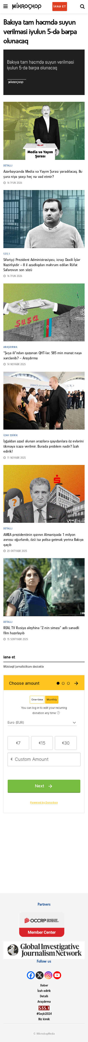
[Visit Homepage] (27, 5)
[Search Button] (82, 7)
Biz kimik (44, 1019)
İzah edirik (10, 435)
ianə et (59, 6)
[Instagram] (48, 975)
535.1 (6, 254)
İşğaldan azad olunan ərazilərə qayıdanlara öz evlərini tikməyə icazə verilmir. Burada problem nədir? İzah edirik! (43, 446)
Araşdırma (10, 347)
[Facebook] (31, 975)
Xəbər (44, 985)
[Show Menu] (5, 7)
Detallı (8, 166)
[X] (40, 975)
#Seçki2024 (44, 1014)
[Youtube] (57, 975)
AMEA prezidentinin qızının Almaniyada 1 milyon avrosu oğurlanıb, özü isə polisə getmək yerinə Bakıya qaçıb (43, 540)
